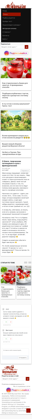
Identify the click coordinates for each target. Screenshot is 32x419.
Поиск (5, 14)
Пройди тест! (7, 21)
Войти (4, 39)
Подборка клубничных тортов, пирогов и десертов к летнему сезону (15, 95)
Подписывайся (18, 53)
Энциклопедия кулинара (11, 25)
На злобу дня (6, 168)
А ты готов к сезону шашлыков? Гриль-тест (16, 105)
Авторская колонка (9, 28)
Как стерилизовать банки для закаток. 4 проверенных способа (15, 85)
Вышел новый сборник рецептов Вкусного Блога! (13, 145)
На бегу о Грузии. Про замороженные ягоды (11, 153)
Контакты (5, 35)
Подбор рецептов (8, 18)
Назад (4, 11)
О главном (6, 32)
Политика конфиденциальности (13, 384)
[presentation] (25, 262)
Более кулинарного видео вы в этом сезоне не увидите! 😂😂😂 (16, 137)
